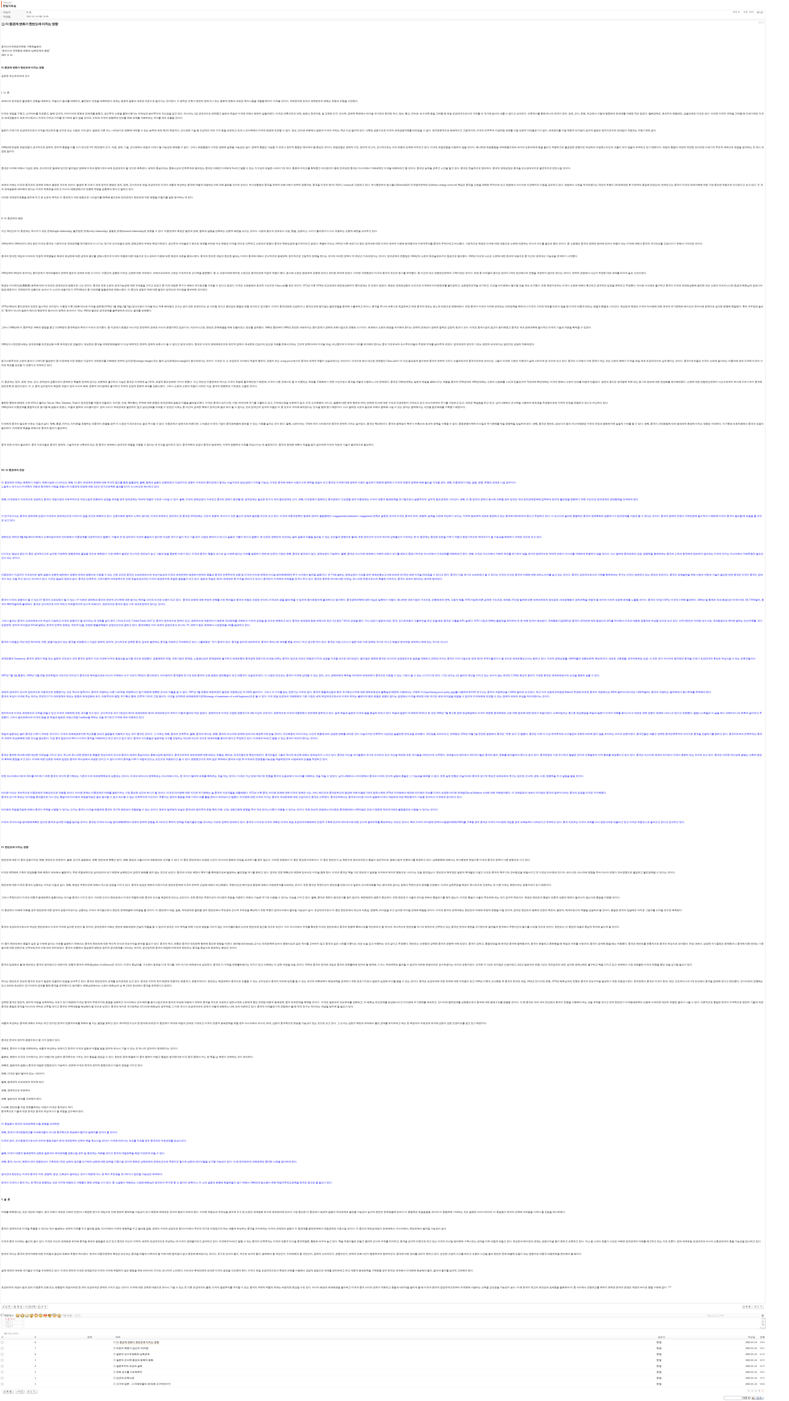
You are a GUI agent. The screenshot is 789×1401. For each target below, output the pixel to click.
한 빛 (28, 12)
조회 (762, 1337)
